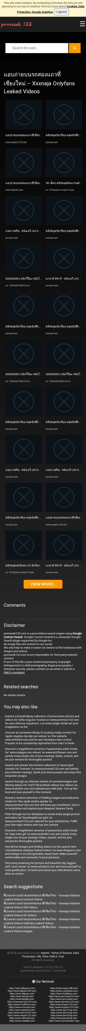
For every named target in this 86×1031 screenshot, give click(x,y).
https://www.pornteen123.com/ (64, 1001)
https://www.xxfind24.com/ (22, 1018)
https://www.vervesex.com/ (22, 1007)
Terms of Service (61, 953)
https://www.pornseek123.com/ (64, 996)
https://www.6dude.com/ (22, 996)
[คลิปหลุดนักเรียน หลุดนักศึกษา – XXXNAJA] (23, 319)
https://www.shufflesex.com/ (22, 1004)
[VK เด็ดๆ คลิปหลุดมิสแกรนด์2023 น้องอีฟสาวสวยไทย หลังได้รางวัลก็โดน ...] (64, 176)
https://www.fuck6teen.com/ (64, 993)
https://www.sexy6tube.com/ (64, 991)
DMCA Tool (57, 956)
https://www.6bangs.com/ (22, 993)
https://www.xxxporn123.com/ (22, 1015)
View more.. (43, 584)
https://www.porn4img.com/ (64, 1018)
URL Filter (42, 956)
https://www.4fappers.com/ (22, 988)
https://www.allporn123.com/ (64, 1004)
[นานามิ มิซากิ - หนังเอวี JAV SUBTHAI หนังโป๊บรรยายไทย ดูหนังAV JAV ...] (64, 272)
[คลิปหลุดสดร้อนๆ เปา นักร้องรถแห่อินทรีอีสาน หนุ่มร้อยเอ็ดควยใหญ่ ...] (23, 559)
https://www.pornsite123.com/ (22, 1001)
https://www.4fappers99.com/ (22, 991)
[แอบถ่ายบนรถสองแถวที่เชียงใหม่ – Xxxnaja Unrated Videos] (23, 128)
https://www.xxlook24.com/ (22, 1021)
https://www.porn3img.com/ (64, 1015)
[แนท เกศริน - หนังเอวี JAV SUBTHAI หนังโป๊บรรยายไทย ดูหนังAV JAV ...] (23, 224)
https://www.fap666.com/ (22, 999)
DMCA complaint (14, 672)
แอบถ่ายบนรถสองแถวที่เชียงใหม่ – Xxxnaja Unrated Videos (41, 135)
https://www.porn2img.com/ (64, 1012)
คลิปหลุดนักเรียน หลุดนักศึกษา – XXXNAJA (31, 326)
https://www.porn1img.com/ (64, 1010)
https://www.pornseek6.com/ (64, 999)
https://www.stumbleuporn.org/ (64, 1021)
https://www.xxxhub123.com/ (22, 1012)
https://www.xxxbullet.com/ (22, 1010)
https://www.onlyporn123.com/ (64, 1007)
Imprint (45, 953)
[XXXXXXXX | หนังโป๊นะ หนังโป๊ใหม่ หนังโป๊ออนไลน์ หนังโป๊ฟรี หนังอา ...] (23, 272)
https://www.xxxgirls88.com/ (64, 988)
